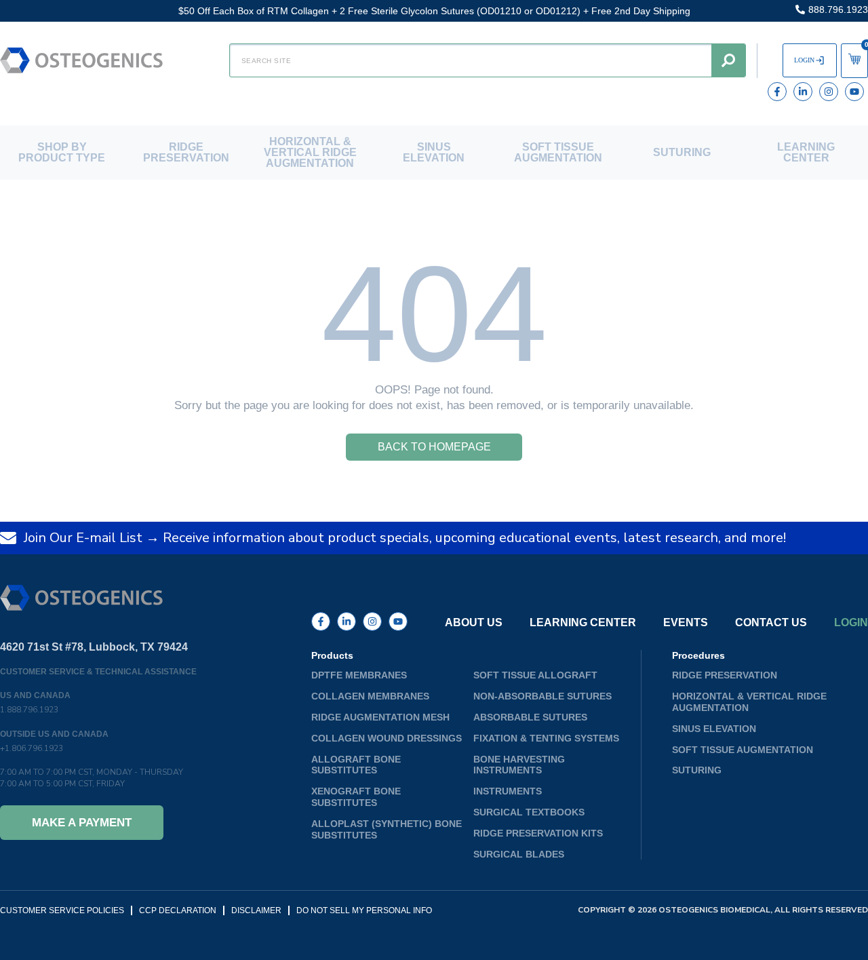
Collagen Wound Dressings (386, 738)
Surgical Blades (518, 854)
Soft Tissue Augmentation (558, 152)
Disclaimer (256, 910)
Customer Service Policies (62, 910)
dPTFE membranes (359, 675)
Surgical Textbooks (529, 812)
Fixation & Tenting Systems (546, 738)
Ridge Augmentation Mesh (380, 717)
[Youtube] (854, 91)
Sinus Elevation (434, 152)
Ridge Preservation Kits (538, 833)
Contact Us (771, 622)
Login (851, 622)
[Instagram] (828, 91)
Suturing (682, 152)
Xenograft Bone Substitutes (356, 797)
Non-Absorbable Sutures (542, 696)
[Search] (728, 60)
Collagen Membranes (370, 696)
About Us (473, 622)
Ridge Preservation (186, 152)
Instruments (507, 791)
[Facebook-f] (777, 91)
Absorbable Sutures (530, 717)
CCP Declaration (177, 910)
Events (685, 622)
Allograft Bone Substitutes (356, 765)
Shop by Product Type (61, 152)
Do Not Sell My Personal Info (364, 910)
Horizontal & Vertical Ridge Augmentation (310, 152)
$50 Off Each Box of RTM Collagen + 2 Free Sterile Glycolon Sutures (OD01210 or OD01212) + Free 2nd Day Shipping (434, 10)
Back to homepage (434, 447)
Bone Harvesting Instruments (519, 765)
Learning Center (806, 152)
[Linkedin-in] (802, 91)
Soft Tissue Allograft (535, 675)
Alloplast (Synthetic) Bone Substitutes (386, 829)
